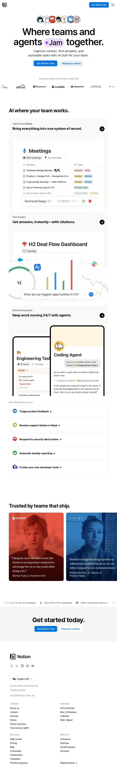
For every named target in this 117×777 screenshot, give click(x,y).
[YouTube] (33, 666)
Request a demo (71, 63)
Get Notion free (45, 63)
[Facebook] (27, 666)
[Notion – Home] (4, 4)
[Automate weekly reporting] (58, 453)
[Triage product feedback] (58, 411)
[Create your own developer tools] (58, 467)
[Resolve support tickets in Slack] (58, 425)
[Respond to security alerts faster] (58, 439)
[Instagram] (11, 666)
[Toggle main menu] (113, 5)
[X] (16, 666)
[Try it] (58, 164)
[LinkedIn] (22, 666)
